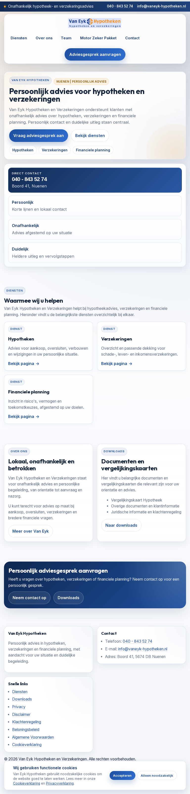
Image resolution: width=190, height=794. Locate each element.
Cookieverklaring (27, 744)
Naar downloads (121, 525)
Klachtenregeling (26, 722)
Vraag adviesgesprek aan (38, 135)
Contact (132, 38)
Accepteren (122, 775)
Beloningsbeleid (25, 729)
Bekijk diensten (90, 135)
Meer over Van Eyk (30, 531)
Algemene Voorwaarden (33, 737)
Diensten (19, 38)
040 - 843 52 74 (120, 6)
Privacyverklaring (60, 783)
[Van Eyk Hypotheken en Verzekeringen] (95, 23)
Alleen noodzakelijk (157, 775)
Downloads (68, 597)
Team (66, 38)
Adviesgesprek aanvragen (95, 54)
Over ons (44, 38)
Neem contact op (29, 597)
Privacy (18, 706)
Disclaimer (21, 714)
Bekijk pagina (21, 363)
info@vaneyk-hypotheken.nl (161, 6)
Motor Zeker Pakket (98, 38)
